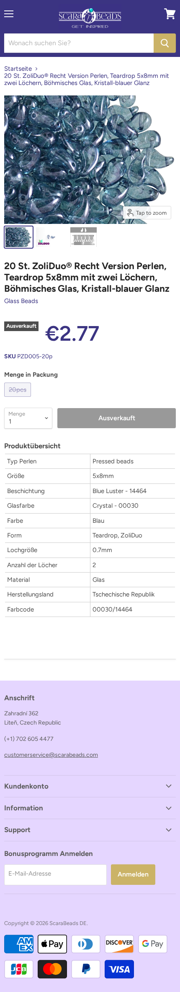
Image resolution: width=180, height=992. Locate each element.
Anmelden (133, 874)
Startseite (18, 68)
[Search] (165, 43)
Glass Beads (21, 301)
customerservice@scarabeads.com (51, 754)
